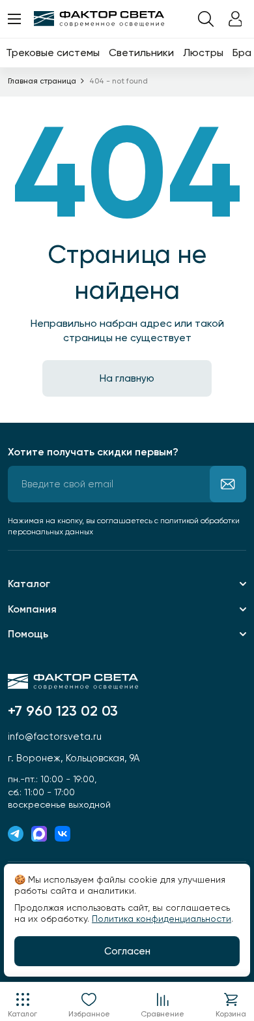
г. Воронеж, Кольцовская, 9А (73, 758)
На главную (127, 378)
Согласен (127, 951)
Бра (242, 52)
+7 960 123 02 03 (63, 711)
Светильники (141, 52)
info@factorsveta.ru (55, 736)
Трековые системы (53, 52)
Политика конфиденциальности (161, 918)
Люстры (203, 52)
